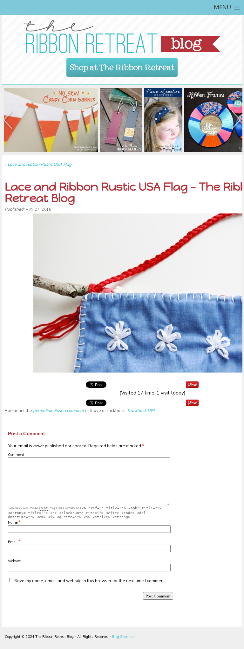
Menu (222, 7)
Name (12, 522)
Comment (16, 454)
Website (14, 561)
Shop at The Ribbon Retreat (122, 65)
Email (12, 542)
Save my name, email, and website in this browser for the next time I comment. (90, 580)
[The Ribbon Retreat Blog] (122, 36)
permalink (42, 410)
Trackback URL (141, 410)
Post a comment (69, 410)
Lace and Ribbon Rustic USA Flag (38, 164)
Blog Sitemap (122, 636)
